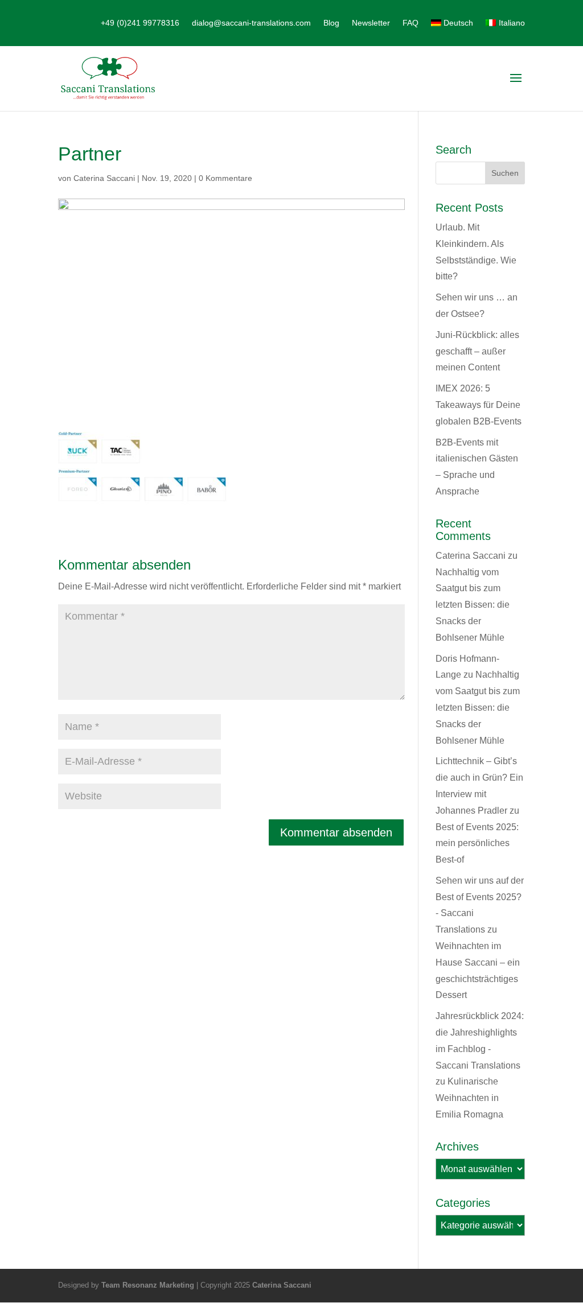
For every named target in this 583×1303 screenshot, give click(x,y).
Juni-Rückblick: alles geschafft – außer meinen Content (477, 351)
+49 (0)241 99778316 (140, 23)
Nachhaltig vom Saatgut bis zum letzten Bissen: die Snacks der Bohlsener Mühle (473, 604)
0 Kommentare (225, 178)
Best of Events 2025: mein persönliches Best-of (477, 843)
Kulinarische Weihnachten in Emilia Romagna (469, 1098)
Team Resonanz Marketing (147, 1285)
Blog (331, 23)
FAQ (410, 23)
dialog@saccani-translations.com (251, 23)
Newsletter (371, 23)
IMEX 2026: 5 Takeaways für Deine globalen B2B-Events (479, 405)
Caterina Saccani (104, 178)
